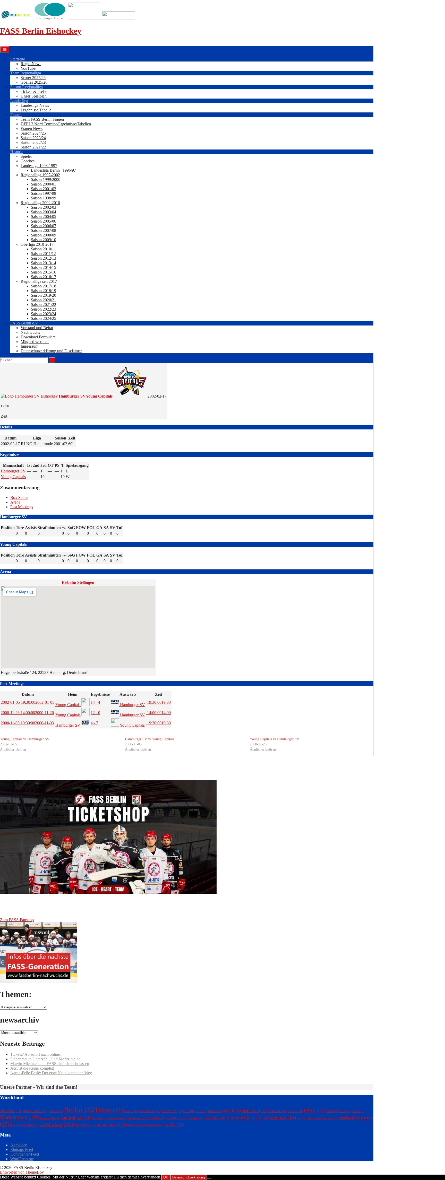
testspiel (329, 1118)
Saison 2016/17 (43, 277)
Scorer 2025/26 (33, 77)
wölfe (174, 1124)
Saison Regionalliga (26, 87)
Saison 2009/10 (43, 239)
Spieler (26, 156)
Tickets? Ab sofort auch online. (35, 1054)
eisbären (254, 1110)
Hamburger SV (13, 471)
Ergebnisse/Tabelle (36, 110)
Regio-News (31, 63)
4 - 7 (94, 723)
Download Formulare (38, 337)
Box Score (19, 497)
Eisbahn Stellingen (78, 582)
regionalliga (244, 1117)
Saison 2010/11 (43, 249)
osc (185, 1118)
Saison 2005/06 (43, 221)
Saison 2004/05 (43, 216)
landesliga (76, 1117)
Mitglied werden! (35, 341)
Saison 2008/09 (43, 235)
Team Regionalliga (25, 73)
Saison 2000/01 (43, 184)
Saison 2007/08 (43, 230)
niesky (157, 1118)
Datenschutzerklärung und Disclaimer (51, 351)
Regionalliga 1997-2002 (40, 175)
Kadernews (19, 1117)
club (188, 1111)
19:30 (158, 702)
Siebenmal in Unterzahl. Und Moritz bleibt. (45, 1059)
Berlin (80, 1109)
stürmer (314, 1118)
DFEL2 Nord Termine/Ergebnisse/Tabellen (56, 124)
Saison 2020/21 (43, 300)
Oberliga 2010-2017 (37, 244)
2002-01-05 (27, 702)
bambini (56, 1111)
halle (332, 1111)
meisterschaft (117, 1118)
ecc (232, 1110)
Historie (16, 151)
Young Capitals (13, 476)
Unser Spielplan (34, 96)
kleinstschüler (50, 1118)
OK (165, 1177)
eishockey (277, 1111)
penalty (196, 1118)
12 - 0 (95, 712)
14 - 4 (95, 702)
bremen (131, 1111)
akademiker (35, 1111)
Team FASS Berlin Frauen (42, 119)
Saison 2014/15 (43, 267)
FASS (315, 1110)
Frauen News (31, 128)
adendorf (11, 1110)
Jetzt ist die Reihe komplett (32, 1068)
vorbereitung (110, 1124)
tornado (347, 1118)
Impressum (29, 346)
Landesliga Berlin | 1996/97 (53, 170)
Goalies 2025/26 (34, 82)
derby (200, 1111)
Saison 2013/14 (43, 263)
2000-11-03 (27, 723)
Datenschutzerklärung (188, 1177)
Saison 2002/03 (43, 207)
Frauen (16, 114)
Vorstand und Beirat (37, 327)
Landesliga (19, 101)
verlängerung (29, 1125)
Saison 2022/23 (33, 142)
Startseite (17, 59)
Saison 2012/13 (43, 258)
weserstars (155, 1125)
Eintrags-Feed (21, 1149)
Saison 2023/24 (33, 138)
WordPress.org (22, 1159)
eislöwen (295, 1111)
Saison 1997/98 (43, 193)
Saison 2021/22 (33, 147)
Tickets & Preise (34, 91)
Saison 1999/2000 (45, 179)
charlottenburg (150, 1111)
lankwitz (99, 1118)
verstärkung (57, 1124)
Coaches (28, 161)
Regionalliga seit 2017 (39, 281)
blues (110, 1109)
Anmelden (18, 1145)
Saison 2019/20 (43, 295)
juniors (357, 1111)
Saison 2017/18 (43, 286)
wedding (136, 1125)
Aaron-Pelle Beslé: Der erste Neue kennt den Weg (51, 1073)
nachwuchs (138, 1118)
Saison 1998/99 (43, 198)
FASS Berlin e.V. (24, 323)
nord (173, 1118)
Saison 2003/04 (43, 212)
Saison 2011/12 (43, 253)
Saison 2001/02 (43, 189)
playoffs (214, 1118)
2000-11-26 (27, 712)
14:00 (158, 712)
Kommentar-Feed (24, 1154)
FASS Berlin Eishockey (40, 31)
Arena (15, 502)
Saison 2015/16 (43, 272)
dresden (215, 1111)
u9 (14, 1125)
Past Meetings (21, 507)
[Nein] (209, 1178)
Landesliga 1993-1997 (39, 165)
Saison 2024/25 (33, 133)
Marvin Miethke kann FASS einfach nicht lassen (49, 1063)
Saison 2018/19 (43, 290)
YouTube (28, 68)
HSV (344, 1111)
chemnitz (172, 1111)
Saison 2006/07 (43, 226)
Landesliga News (35, 105)
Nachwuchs (30, 332)
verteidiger (84, 1125)
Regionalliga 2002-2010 (40, 202)
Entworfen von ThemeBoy (22, 1172)
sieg (301, 1118)
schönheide (279, 1117)
